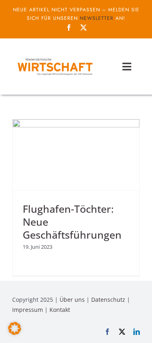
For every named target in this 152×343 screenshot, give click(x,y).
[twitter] (83, 27)
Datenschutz (108, 299)
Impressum (27, 309)
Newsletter (96, 18)
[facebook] (69, 27)
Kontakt (59, 309)
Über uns (72, 299)
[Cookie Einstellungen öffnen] (14, 332)
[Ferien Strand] (54, 57)
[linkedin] (136, 331)
